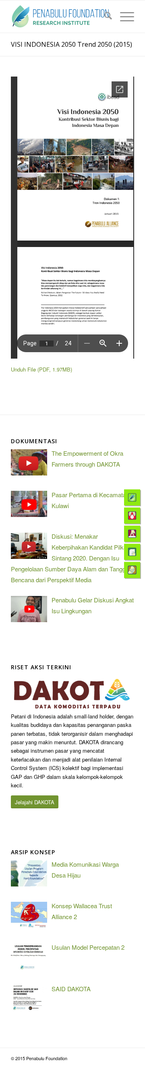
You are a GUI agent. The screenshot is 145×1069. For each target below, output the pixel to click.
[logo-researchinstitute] (60, 16)
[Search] (104, 16)
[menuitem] (104, 16)
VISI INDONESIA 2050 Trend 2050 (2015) (71, 44)
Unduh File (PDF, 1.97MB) (41, 369)
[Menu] (123, 16)
